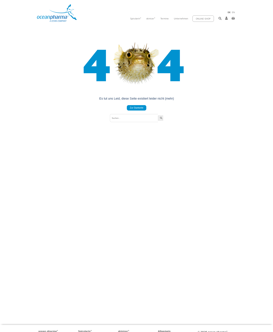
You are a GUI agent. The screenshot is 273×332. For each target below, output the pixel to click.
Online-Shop (203, 18)
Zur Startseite (136, 108)
